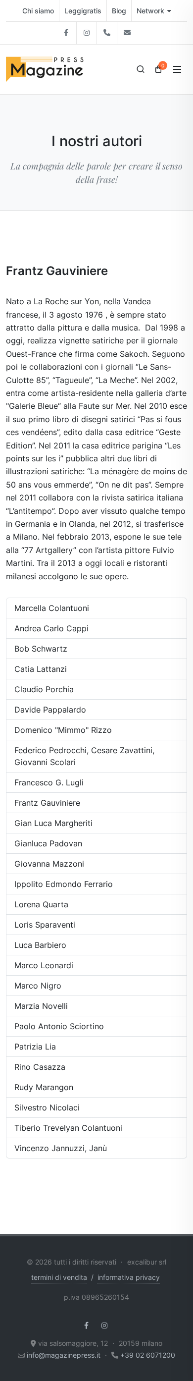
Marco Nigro (37, 986)
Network (150, 10)
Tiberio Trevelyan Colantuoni (68, 1128)
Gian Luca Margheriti (53, 823)
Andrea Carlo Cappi (51, 628)
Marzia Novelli (41, 1006)
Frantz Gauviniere (47, 803)
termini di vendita (59, 1277)
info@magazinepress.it (63, 1355)
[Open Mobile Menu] (177, 69)
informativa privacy (128, 1277)
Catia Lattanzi (40, 669)
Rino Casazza (39, 1067)
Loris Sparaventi (44, 925)
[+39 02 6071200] (107, 33)
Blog (119, 10)
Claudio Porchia (44, 689)
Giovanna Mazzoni (49, 864)
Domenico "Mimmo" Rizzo (63, 730)
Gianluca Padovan (48, 843)
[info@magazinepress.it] (127, 33)
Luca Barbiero (40, 945)
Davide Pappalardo (50, 710)
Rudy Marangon (43, 1087)
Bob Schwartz (40, 649)
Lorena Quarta (41, 904)
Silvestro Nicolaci (47, 1107)
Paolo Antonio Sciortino (59, 1026)
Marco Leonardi (43, 965)
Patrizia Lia (35, 1046)
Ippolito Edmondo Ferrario (63, 884)
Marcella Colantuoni (51, 608)
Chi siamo (38, 10)
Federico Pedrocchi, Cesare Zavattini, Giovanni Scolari (84, 756)
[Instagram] (86, 33)
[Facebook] (66, 33)
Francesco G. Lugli (49, 782)
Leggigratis (82, 10)
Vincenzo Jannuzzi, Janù (60, 1148)
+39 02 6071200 (147, 1355)
